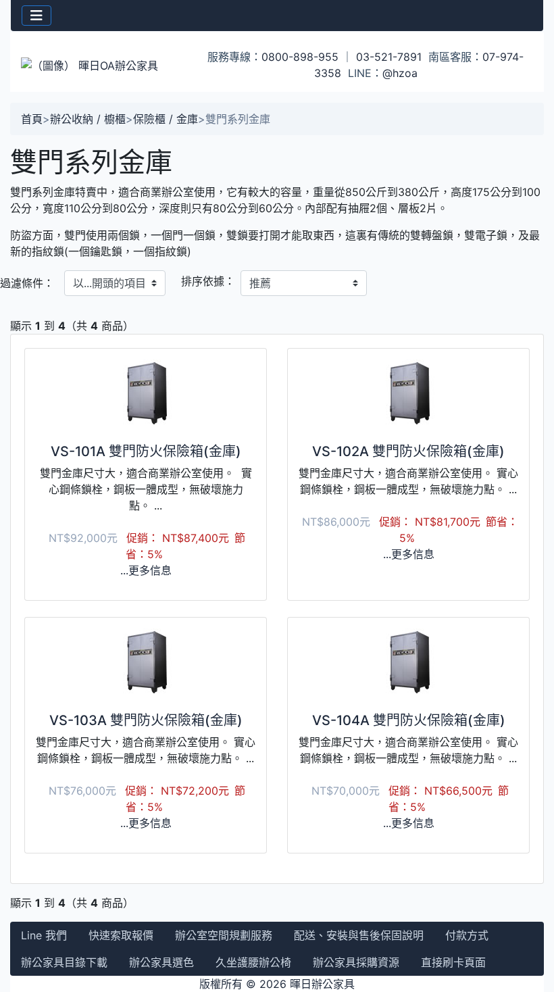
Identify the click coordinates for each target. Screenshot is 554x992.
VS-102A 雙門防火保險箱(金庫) (408, 451)
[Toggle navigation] (36, 15)
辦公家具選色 (161, 962)
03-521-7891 (389, 57)
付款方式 (466, 935)
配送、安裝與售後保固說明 (359, 935)
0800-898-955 (299, 57)
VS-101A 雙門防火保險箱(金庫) (146, 451)
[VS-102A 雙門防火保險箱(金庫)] (408, 393)
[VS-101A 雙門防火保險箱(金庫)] (145, 393)
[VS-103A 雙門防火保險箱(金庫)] (145, 662)
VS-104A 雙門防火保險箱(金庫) (408, 720)
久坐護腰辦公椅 (253, 962)
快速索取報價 (121, 935)
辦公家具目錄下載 (64, 962)
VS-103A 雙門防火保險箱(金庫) (146, 720)
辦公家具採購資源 (356, 962)
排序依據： (208, 281)
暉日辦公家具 (322, 984)
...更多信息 (146, 570)
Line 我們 (44, 935)
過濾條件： (27, 283)
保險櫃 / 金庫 (165, 119)
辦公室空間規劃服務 (223, 935)
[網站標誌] (99, 65)
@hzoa (400, 73)
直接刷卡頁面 (453, 962)
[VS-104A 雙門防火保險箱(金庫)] (408, 662)
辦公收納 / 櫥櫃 (88, 119)
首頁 (32, 119)
